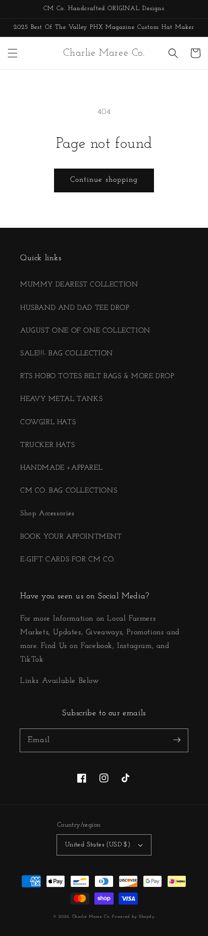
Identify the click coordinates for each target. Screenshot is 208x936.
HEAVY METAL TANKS (61, 399)
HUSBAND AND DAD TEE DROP (74, 308)
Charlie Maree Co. (91, 917)
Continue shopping (104, 180)
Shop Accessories (47, 513)
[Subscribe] (177, 740)
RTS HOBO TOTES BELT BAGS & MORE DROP (97, 376)
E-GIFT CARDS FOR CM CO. (67, 559)
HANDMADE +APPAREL (61, 468)
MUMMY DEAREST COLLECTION (79, 285)
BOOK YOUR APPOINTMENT (71, 537)
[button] (13, 53)
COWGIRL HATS (48, 422)
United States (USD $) (97, 844)
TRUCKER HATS (47, 445)
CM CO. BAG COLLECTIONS (68, 491)
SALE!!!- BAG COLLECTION (66, 353)
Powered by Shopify (133, 917)
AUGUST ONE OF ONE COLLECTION (85, 331)
